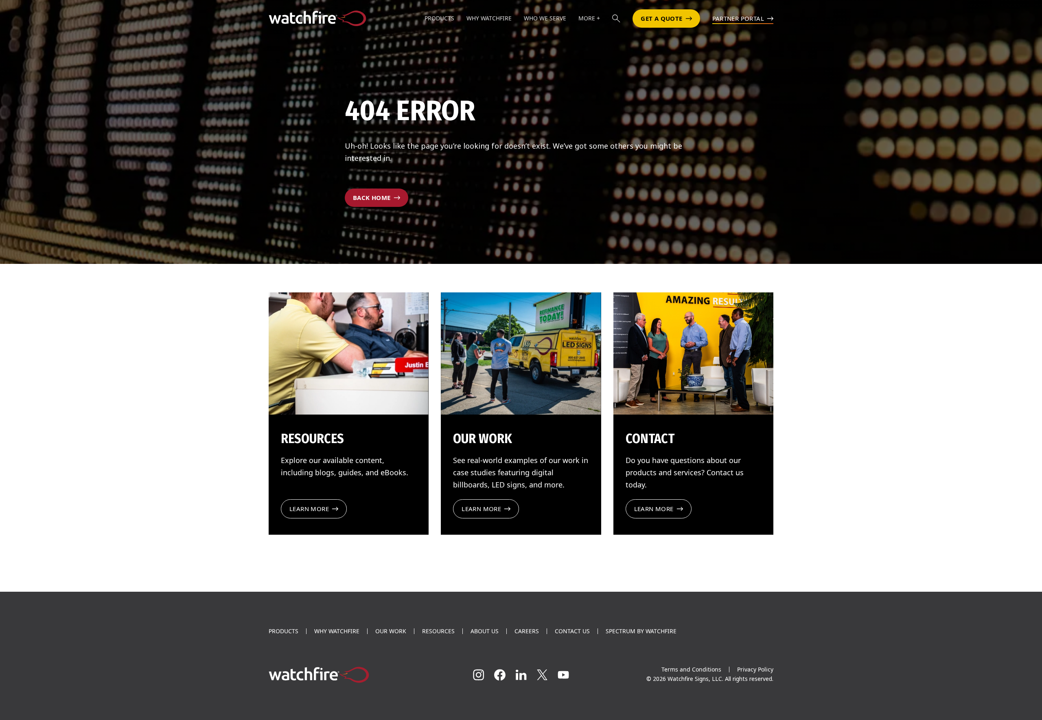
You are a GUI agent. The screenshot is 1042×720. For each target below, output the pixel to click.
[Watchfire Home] (347, 675)
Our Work (390, 631)
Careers (526, 631)
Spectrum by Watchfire (641, 631)
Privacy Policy (755, 669)
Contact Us (572, 631)
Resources (438, 631)
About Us (485, 631)
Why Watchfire (336, 631)
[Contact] (693, 353)
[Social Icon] (478, 674)
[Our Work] (521, 353)
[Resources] (349, 353)
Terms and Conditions (691, 669)
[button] (616, 18)
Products (283, 631)
